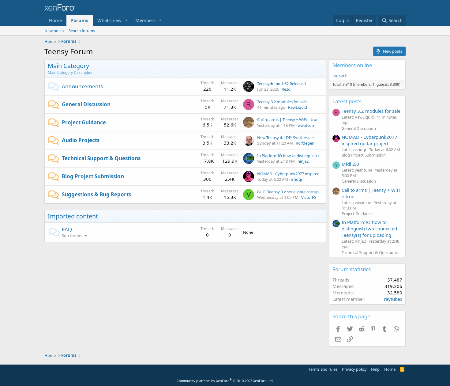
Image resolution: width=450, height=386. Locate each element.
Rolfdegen (305, 143)
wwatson (306, 125)
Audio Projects (80, 140)
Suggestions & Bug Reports (96, 194)
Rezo (286, 89)
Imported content (73, 216)
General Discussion (86, 104)
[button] (126, 20)
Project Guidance (84, 122)
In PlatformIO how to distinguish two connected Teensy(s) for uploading (369, 228)
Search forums (82, 30)
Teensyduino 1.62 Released (281, 83)
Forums (79, 20)
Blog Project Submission (93, 176)
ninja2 (303, 161)
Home (55, 20)
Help (375, 369)
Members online (352, 65)
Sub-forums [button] (72, 235)
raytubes (393, 299)
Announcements (82, 86)
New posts (54, 30)
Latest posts (347, 101)
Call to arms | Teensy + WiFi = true (287, 119)
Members (145, 20)
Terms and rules (323, 369)
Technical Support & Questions (101, 158)
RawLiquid (297, 107)
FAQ (67, 229)
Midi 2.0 (350, 164)
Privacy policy (354, 369)
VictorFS (308, 197)
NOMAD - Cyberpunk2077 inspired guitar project (301, 173)
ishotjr (296, 179)
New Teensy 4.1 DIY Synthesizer (285, 137)
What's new (109, 20)
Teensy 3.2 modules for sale (282, 101)
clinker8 (339, 75)
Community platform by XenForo (225, 380)
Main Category (68, 66)
